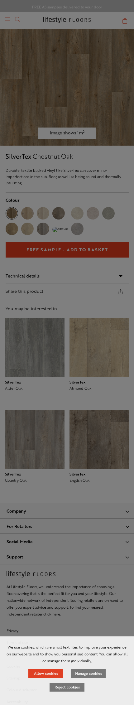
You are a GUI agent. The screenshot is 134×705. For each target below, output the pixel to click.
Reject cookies (67, 686)
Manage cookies (88, 673)
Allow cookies (46, 673)
